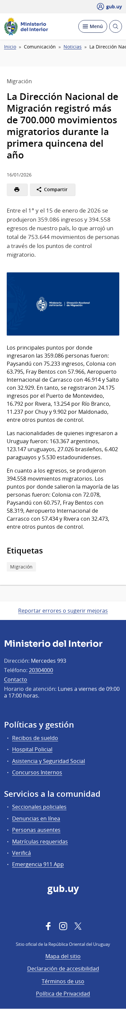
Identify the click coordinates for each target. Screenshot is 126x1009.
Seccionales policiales (39, 806)
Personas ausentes (36, 830)
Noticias (73, 47)
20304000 (41, 670)
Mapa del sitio (63, 956)
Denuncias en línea (36, 818)
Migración (21, 566)
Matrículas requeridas (40, 841)
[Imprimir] (17, 189)
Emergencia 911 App (38, 864)
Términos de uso (63, 981)
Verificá (21, 853)
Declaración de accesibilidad (63, 968)
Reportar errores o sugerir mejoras (63, 610)
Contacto (15, 679)
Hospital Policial (32, 749)
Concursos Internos (37, 772)
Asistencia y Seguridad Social (48, 761)
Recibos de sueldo (35, 738)
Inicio (10, 47)
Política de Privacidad (63, 993)
